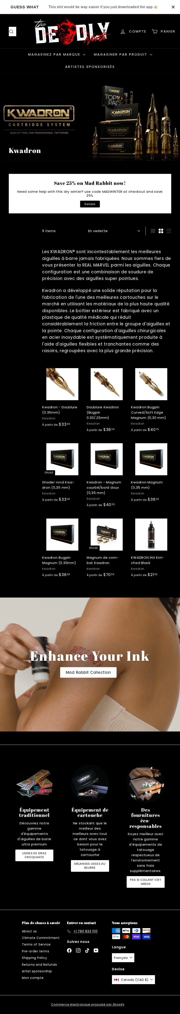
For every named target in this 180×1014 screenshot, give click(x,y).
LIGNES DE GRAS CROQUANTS (34, 855)
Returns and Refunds (39, 964)
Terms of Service (36, 944)
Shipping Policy (34, 958)
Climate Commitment (41, 938)
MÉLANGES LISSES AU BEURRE (90, 866)
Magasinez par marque (55, 54)
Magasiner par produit (121, 54)
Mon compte (33, 978)
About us (29, 931)
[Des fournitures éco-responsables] (146, 784)
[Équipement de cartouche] (90, 784)
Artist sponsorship (37, 971)
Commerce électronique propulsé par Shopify (87, 1004)
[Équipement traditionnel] (34, 784)
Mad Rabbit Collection (88, 672)
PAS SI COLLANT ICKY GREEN (145, 882)
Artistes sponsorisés (90, 66)
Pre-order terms (35, 951)
